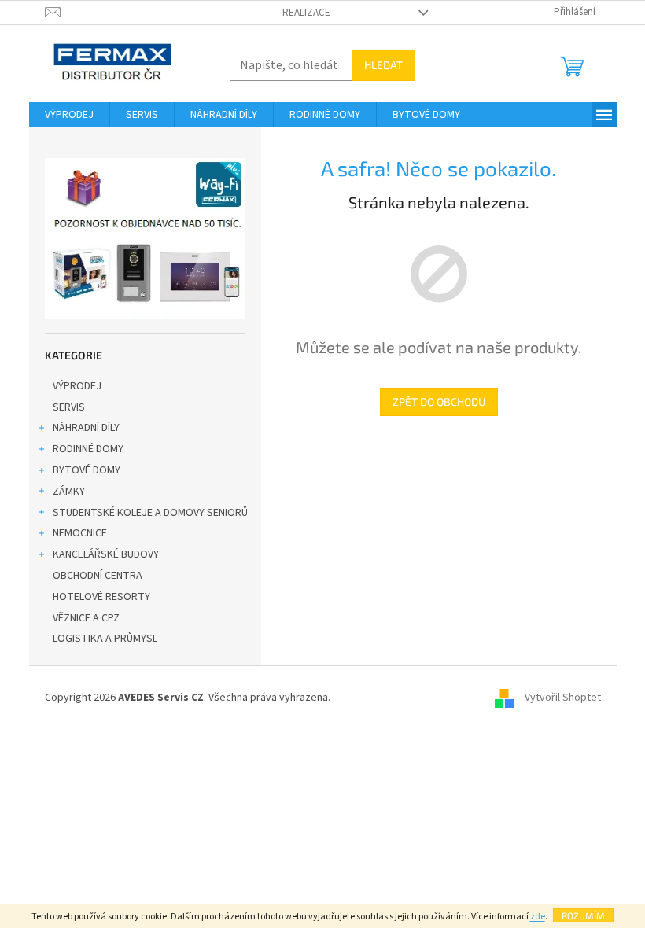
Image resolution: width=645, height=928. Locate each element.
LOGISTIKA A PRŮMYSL (105, 638)
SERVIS (69, 407)
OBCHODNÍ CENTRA (97, 576)
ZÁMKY (69, 491)
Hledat (383, 65)
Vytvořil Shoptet (563, 697)
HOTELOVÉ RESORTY (101, 597)
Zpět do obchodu (439, 401)
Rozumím (583, 915)
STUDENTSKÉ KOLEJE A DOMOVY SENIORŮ (150, 513)
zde (537, 916)
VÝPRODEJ (77, 386)
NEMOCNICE (80, 533)
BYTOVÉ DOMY (86, 470)
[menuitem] (69, 114)
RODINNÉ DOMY (88, 449)
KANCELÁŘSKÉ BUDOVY (106, 554)
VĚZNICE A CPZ (86, 618)
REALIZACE (306, 13)
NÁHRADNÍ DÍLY (86, 428)
